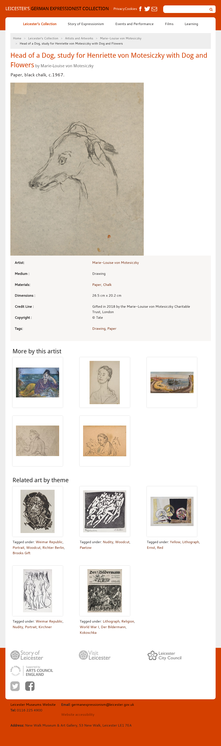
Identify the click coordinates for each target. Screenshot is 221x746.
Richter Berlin (53, 547)
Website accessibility (77, 714)
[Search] (211, 9)
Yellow (175, 541)
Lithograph (190, 541)
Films (169, 23)
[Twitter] (15, 686)
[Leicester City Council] (164, 655)
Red (160, 547)
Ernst (151, 547)
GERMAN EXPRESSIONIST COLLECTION (57, 8)
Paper (96, 284)
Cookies (131, 8)
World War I (89, 626)
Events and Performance (134, 23)
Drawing (99, 328)
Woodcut (33, 547)
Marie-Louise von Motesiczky (120, 38)
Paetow (86, 547)
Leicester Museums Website (33, 704)
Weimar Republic (49, 541)
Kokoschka (88, 632)
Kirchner (45, 626)
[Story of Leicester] (26, 655)
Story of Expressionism (86, 23)
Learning (191, 23)
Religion (127, 621)
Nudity (108, 541)
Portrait (18, 547)
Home (17, 38)
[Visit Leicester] (95, 655)
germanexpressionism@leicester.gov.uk (102, 704)
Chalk (107, 284)
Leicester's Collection (40, 23)
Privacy (119, 8)
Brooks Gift (21, 553)
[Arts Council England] (31, 671)
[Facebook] (30, 686)
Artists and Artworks (79, 38)
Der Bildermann (113, 626)
